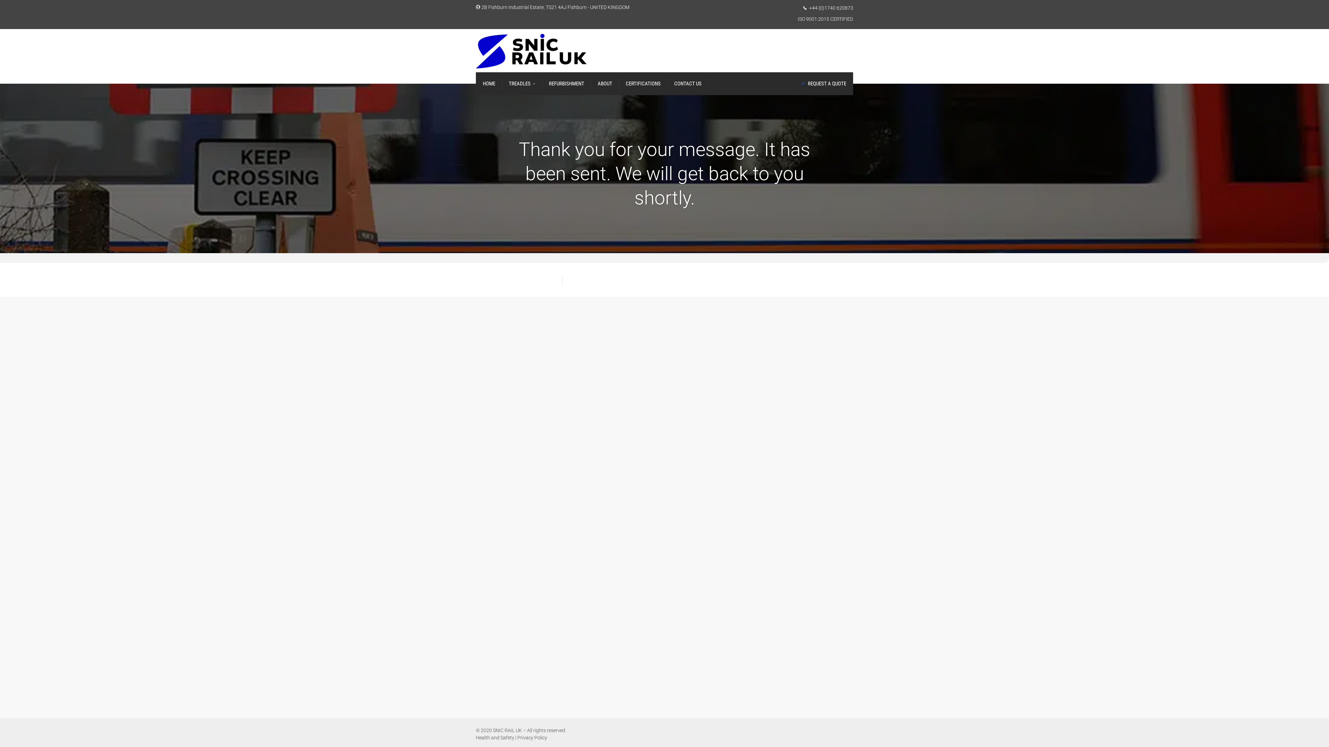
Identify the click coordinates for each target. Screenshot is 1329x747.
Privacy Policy (532, 737)
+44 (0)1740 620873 (831, 8)
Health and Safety (495, 737)
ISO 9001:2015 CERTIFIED (825, 19)
